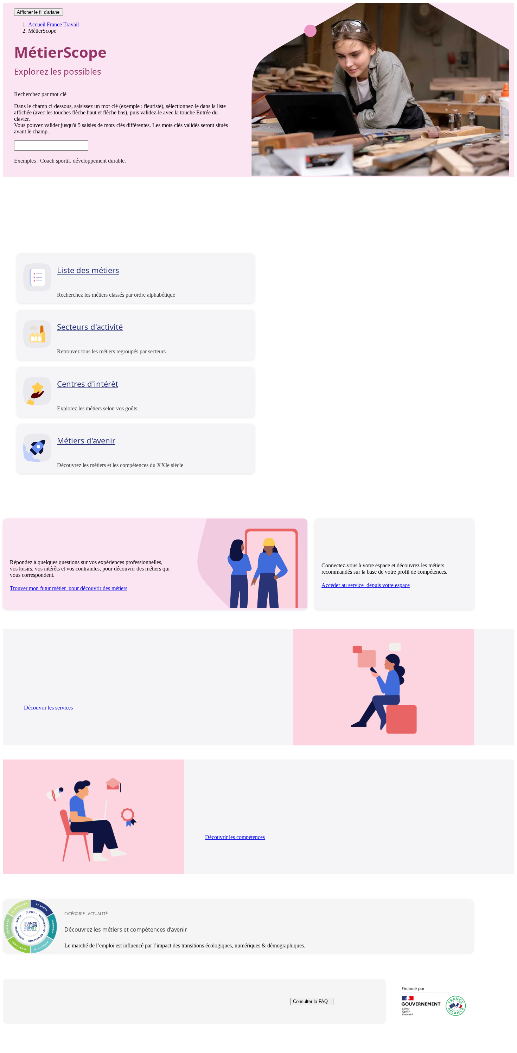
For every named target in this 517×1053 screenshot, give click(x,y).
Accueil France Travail (53, 24)
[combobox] (51, 145)
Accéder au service (365, 585)
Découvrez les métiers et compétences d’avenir (125, 929)
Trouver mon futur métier (68, 588)
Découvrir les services (48, 708)
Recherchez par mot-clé (40, 94)
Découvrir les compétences (235, 837)
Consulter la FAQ (310, 1001)
